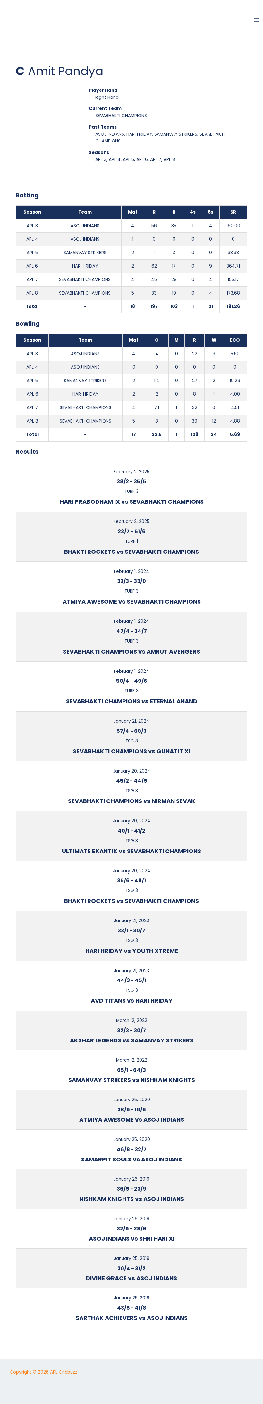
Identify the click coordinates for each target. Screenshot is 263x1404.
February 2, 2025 (131, 472)
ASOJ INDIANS (109, 134)
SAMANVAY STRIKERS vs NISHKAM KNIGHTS (131, 1080)
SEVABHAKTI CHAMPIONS (121, 116)
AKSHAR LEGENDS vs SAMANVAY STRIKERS (131, 1040)
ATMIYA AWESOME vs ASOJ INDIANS (131, 1120)
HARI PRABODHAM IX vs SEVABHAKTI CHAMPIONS (132, 502)
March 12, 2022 (131, 1020)
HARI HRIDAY (139, 134)
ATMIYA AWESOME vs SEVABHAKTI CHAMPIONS (132, 601)
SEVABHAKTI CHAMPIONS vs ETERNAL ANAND (131, 701)
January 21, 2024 (131, 721)
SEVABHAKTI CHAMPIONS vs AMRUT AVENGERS (131, 651)
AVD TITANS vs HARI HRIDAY (132, 1001)
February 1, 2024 (131, 572)
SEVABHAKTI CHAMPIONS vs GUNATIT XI (131, 751)
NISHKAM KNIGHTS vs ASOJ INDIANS (131, 1199)
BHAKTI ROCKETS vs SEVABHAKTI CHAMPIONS (131, 552)
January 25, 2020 (131, 1100)
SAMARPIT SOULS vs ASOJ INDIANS (131, 1159)
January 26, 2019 (131, 1179)
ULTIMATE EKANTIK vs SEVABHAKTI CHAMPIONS (131, 851)
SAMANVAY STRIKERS (175, 134)
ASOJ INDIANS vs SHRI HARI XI (131, 1239)
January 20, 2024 (131, 771)
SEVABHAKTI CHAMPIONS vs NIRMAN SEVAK (131, 801)
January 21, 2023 (131, 921)
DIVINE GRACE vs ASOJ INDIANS (131, 1278)
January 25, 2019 (131, 1258)
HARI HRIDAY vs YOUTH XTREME (131, 951)
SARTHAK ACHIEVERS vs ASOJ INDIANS (132, 1318)
